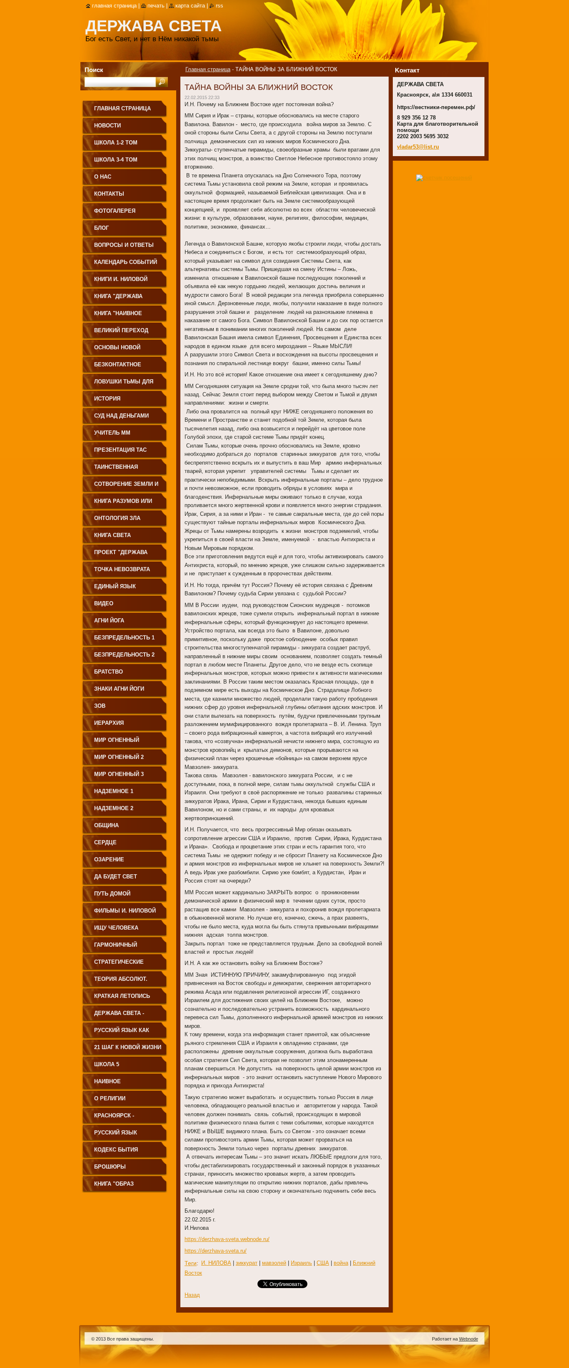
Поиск (94, 69)
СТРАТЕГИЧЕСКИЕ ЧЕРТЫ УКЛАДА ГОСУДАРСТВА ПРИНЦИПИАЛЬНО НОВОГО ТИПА (119, 965)
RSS (219, 5)
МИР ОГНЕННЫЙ (116, 740)
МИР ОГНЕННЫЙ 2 (119, 757)
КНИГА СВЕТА (112, 535)
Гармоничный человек (115, 948)
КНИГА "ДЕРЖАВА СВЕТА (118, 299)
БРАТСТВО (108, 672)
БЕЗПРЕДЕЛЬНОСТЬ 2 (124, 655)
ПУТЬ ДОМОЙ (112, 893)
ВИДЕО (103, 603)
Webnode (468, 1338)
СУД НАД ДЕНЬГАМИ (121, 416)
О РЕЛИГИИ (109, 1098)
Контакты (109, 194)
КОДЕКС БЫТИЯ (116, 1150)
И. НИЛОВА (216, 1263)
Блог (101, 228)
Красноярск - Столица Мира (116, 1118)
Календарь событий (125, 262)
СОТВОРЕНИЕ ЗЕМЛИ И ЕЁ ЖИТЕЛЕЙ (126, 487)
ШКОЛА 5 (106, 1064)
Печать (156, 5)
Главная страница (207, 69)
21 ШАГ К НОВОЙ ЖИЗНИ (127, 1047)
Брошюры (110, 1167)
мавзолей (274, 1263)
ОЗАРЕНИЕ (109, 859)
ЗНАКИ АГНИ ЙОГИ (119, 689)
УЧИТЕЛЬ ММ (112, 433)
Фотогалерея (114, 211)
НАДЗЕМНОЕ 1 (113, 791)
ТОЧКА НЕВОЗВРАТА (122, 569)
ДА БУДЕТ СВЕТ (115, 876)
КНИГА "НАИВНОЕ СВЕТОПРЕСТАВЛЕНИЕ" (127, 316)
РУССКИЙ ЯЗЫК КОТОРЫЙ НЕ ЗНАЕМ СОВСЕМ (123, 1135)
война (341, 1263)
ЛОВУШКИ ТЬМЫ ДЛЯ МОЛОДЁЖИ (123, 384)
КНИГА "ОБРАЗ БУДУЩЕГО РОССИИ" (122, 1187)
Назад (192, 1295)
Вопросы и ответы (124, 245)
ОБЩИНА (106, 825)
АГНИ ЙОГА (109, 620)
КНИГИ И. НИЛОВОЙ (120, 279)
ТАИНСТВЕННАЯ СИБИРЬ (116, 470)
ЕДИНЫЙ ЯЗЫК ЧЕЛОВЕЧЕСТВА (116, 589)
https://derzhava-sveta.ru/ (216, 1251)
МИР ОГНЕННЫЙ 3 (119, 774)
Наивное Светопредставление (127, 1084)
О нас (102, 177)
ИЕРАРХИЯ (109, 723)
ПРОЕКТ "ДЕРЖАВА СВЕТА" (120, 555)
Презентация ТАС (120, 450)
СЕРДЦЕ (105, 842)
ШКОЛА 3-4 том (115, 160)
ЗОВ (99, 706)
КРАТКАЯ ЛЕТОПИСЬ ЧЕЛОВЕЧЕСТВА (122, 999)
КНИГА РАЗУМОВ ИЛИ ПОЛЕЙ (123, 504)
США (323, 1263)
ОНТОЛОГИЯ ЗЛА (117, 518)
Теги (191, 1263)
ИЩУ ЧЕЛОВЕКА (116, 928)
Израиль (301, 1263)
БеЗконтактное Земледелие (117, 367)
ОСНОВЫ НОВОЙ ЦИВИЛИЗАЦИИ (117, 350)
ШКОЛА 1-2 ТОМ (115, 142)
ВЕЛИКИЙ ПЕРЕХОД (121, 330)
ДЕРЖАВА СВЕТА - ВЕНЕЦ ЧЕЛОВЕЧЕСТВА (127, 1016)
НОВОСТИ (107, 125)
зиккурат (246, 1263)
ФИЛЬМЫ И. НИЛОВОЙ (125, 911)
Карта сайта (190, 5)
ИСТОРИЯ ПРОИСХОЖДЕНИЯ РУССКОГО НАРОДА (121, 401)
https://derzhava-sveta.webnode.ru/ (227, 1239)
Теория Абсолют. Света (120, 982)
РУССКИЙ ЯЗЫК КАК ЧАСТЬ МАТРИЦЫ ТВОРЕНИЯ (121, 1033)
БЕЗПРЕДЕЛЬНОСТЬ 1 (124, 637)
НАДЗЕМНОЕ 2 (113, 808)
